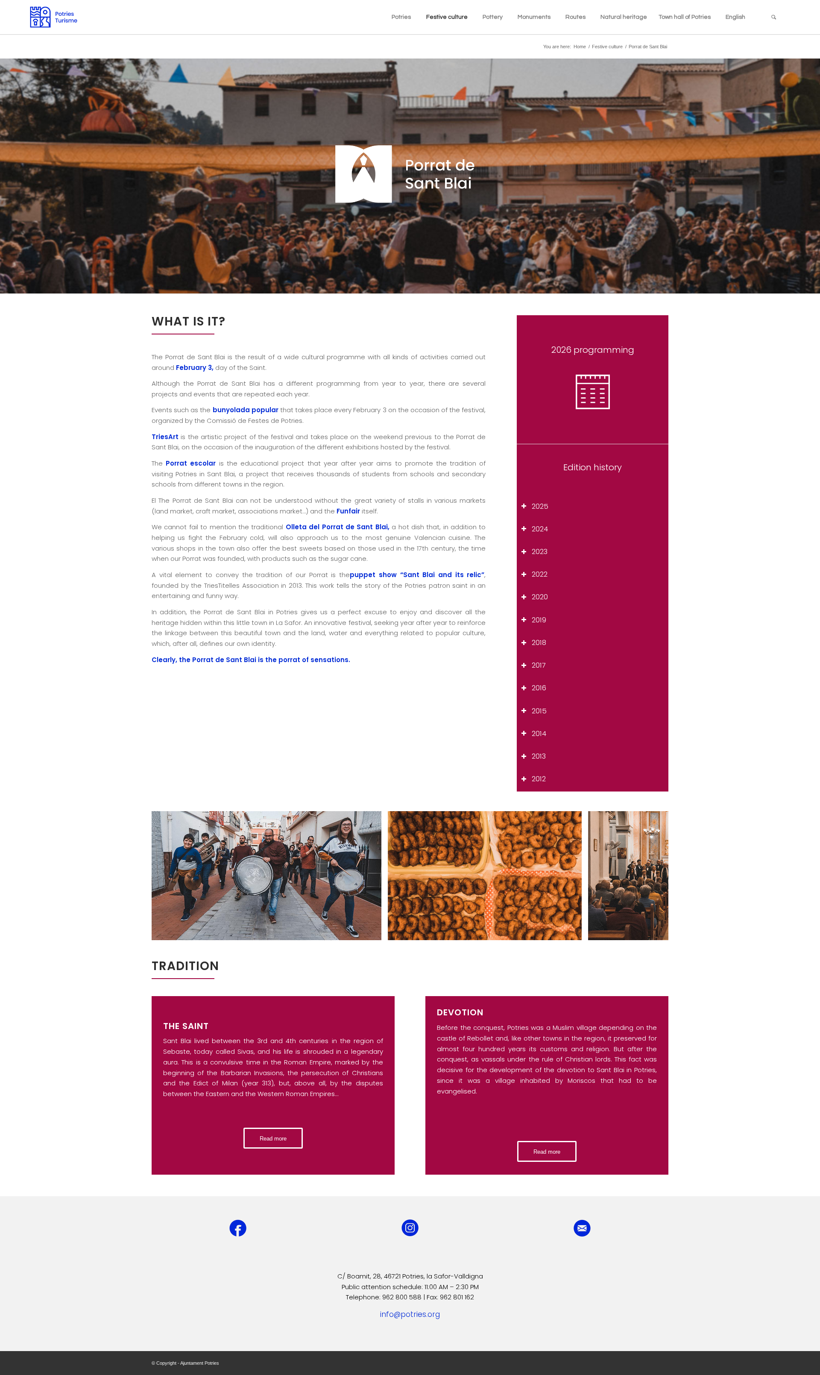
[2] (572, 931)
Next (649, 875)
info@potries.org (410, 1314)
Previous (171, 875)
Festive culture (607, 46)
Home (580, 46)
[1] (372, 931)
